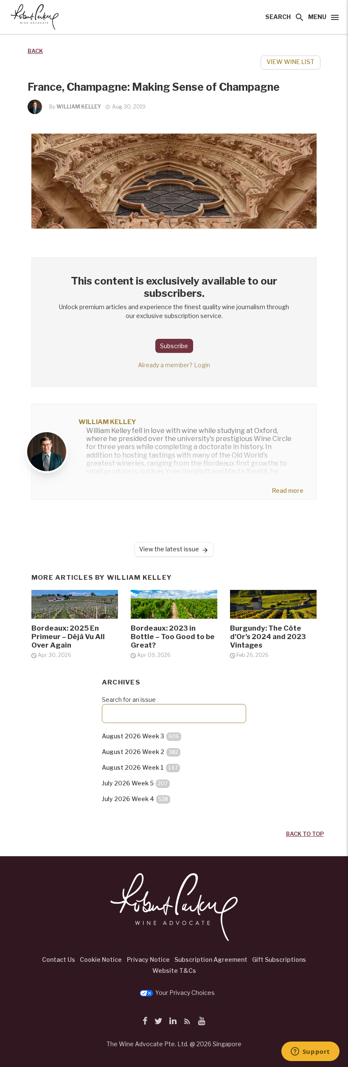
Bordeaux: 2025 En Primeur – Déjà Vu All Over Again (68, 636)
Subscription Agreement (210, 959)
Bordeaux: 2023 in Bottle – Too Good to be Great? (173, 636)
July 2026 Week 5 (135, 783)
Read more (287, 490)
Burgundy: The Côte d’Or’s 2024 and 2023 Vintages (268, 636)
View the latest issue (169, 549)
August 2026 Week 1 (140, 767)
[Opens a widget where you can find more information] (310, 1052)
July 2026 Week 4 (135, 798)
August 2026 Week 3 (140, 736)
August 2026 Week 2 (140, 751)
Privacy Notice (148, 959)
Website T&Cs (174, 970)
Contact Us (58, 959)
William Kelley (78, 106)
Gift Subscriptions (279, 959)
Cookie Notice (101, 959)
